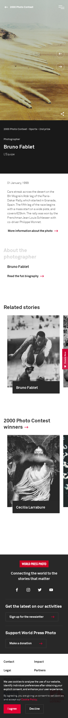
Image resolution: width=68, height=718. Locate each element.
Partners (40, 670)
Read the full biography (22, 276)
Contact (9, 661)
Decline (34, 708)
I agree (12, 708)
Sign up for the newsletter (26, 616)
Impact (39, 661)
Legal (7, 670)
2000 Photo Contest (21, 7)
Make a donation (20, 643)
